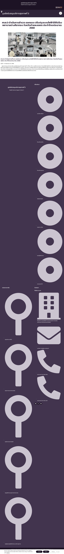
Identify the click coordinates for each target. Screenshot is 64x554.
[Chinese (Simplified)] (61, 8)
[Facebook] (35, 404)
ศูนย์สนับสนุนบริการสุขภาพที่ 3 (15, 13)
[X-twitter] (38, 404)
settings (8, 552)
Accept (39, 551)
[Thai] (57, 8)
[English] (59, 8)
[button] (1, 11)
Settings (53, 551)
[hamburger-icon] (60, 13)
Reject (46, 551)
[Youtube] (41, 404)
